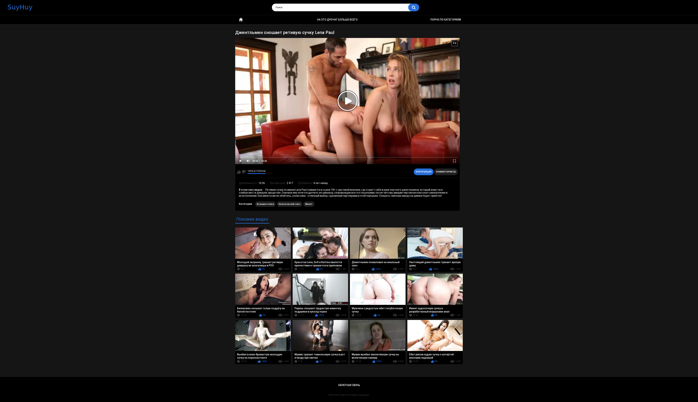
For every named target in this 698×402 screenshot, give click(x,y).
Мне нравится (239, 172)
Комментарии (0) (446, 171)
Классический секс (289, 204)
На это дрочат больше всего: (337, 19)
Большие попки (265, 204)
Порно (343, 395)
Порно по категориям (445, 19)
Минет (309, 204)
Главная (240, 19)
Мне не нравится (244, 172)
